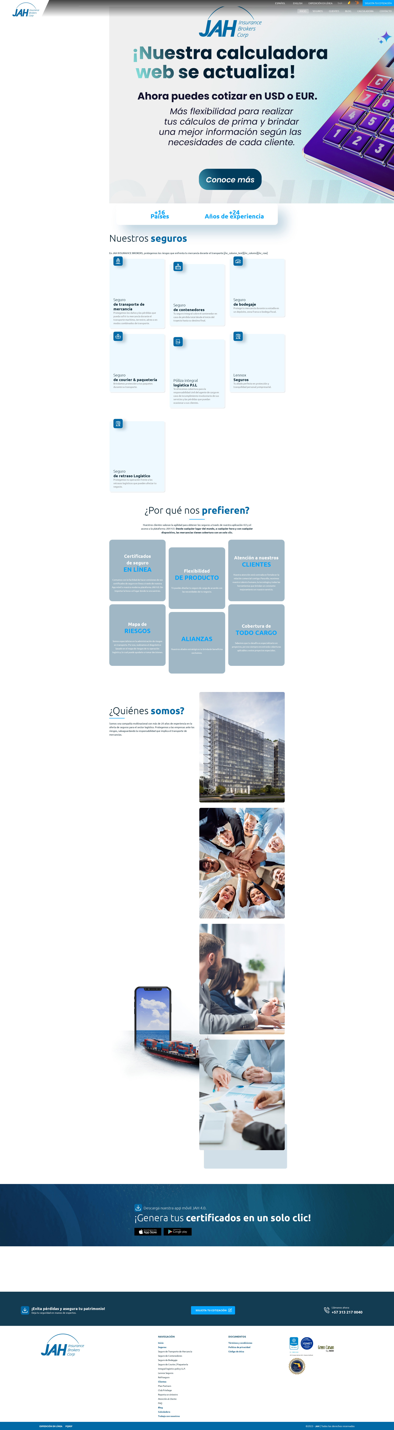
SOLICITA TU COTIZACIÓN (211, 1310)
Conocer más (122, 1148)
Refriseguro (163, 1377)
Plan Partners (164, 1385)
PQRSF (68, 1426)
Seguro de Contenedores (170, 1355)
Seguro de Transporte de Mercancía (175, 1351)
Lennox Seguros (165, 1372)
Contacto (386, 11)
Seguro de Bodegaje (167, 1359)
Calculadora (365, 11)
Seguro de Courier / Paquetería (173, 1364)
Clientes (162, 1381)
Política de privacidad (239, 1347)
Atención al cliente (167, 1398)
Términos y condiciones (240, 1342)
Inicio (303, 11)
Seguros (162, 1347)
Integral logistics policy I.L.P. (171, 1368)
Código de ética (236, 1351)
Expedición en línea (320, 3)
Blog (348, 11)
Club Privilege (165, 1390)
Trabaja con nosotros (169, 1415)
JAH (317, 1426)
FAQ (160, 1403)
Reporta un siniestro (168, 1394)
